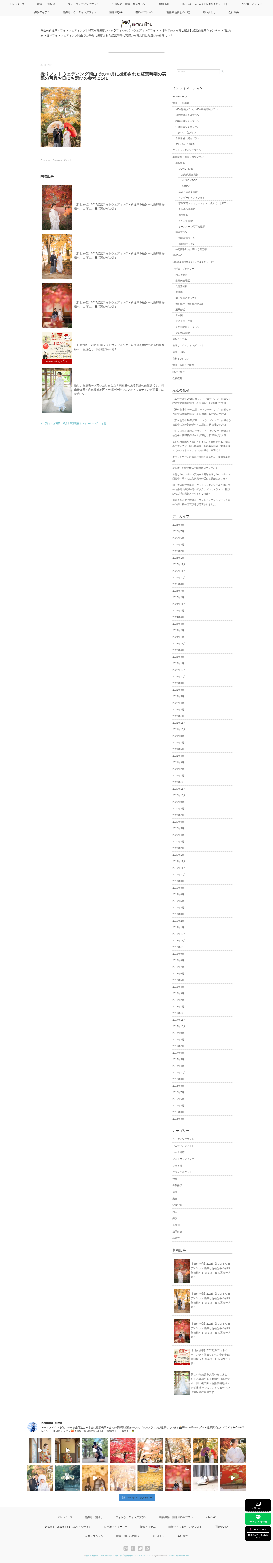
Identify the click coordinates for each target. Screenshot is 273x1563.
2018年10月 (179, 947)
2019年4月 (178, 907)
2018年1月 (178, 1006)
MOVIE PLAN (185, 168)
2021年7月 (178, 742)
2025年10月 (179, 577)
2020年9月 (178, 802)
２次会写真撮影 (186, 209)
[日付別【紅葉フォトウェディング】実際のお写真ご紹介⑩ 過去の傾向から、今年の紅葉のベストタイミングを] (178, 1478)
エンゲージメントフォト (191, 197)
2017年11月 (179, 1019)
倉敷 (174, 1178)
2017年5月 (178, 1059)
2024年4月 (178, 623)
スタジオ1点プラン (185, 132)
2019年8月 (178, 887)
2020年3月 (178, 841)
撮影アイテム (42, 12)
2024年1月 (178, 637)
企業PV (185, 186)
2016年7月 (178, 1092)
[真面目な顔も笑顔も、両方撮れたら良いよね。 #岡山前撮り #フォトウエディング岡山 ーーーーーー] (233, 1478)
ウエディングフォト (183, 1145)
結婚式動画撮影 (189, 174)
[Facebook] (134, 1548)
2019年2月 (178, 920)
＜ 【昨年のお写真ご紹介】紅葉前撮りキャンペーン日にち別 (73, 423)
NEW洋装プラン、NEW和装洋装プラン (196, 109)
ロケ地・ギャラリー (253, 4)
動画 (174, 1198)
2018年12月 (179, 934)
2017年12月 (179, 1013)
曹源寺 (179, 292)
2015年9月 (178, 1112)
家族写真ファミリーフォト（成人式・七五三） (203, 203)
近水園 (179, 315)
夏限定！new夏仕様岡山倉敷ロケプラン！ (195, 467)
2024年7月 (178, 610)
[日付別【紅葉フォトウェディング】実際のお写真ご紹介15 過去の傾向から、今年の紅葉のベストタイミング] (205, 1450)
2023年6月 (178, 650)
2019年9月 (178, 881)
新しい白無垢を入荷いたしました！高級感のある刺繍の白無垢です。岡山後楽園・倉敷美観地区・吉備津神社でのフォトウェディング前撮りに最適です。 (119, 389)
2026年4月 (178, 544)
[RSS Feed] (147, 1548)
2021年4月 (178, 755)
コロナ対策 (178, 1152)
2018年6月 (178, 973)
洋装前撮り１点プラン (187, 126)
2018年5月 (178, 980)
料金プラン (181, 232)
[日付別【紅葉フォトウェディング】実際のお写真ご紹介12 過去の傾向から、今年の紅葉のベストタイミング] (123, 1478)
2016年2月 (178, 1105)
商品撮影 (183, 215)
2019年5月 (178, 901)
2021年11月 (179, 722)
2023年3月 (178, 656)
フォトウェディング (183, 1159)
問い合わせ (209, 12)
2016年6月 (178, 1099)
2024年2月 (178, 630)
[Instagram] (127, 1548)
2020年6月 (178, 821)
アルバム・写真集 (185, 144)
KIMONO (163, 4)
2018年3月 (178, 993)
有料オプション (145, 12)
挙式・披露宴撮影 (188, 191)
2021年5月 (178, 749)
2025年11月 (179, 571)
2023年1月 (178, 663)
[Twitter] (141, 1548)
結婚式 (176, 1238)
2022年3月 (178, 709)
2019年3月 (178, 914)
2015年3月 (178, 1118)
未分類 (176, 1225)
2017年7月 (178, 1046)
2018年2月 (178, 1000)
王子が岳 (180, 309)
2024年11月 (179, 604)
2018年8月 (178, 960)
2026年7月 (178, 531)
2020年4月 (178, 835)
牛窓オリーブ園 (183, 321)
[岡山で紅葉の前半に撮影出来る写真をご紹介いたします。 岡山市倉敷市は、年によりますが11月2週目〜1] (95, 1478)
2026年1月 (178, 557)
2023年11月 (179, 643)
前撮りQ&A (116, 12)
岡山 (174, 1211)
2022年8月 (178, 689)
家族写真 (177, 1205)
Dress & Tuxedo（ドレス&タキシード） (205, 4)
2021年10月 (179, 729)
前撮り (176, 1192)
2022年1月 (178, 716)
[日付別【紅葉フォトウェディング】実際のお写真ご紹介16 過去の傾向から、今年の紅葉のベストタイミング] (178, 1450)
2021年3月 (178, 762)
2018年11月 (179, 940)
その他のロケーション (187, 327)
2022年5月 (178, 696)
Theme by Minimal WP (179, 1555)
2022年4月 (178, 703)
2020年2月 (178, 848)
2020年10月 (179, 795)
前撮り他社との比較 (178, 12)
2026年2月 (178, 551)
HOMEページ (16, 4)
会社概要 (233, 12)
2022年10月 (179, 676)
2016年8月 (178, 1085)
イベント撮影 (185, 220)
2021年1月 (178, 775)
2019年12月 (179, 861)
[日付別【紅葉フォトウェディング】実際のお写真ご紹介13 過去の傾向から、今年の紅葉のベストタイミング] (40, 1478)
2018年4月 (178, 986)
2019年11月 (179, 868)
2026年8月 (178, 524)
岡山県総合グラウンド (187, 298)
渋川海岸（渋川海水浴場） (189, 303)
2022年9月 (178, 683)
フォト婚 (177, 1165)
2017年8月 (178, 1039)
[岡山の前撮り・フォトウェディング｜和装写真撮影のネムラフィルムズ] (136, 22)
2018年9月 (178, 953)
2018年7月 (178, 967)
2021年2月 (178, 769)
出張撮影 (180, 163)
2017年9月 (178, 1033)
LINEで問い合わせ (258, 1521)
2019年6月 (178, 894)
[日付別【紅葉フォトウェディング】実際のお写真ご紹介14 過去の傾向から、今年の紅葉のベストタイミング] (233, 1450)
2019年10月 (179, 874)
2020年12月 (179, 782)
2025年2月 (178, 597)
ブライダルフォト (182, 1172)
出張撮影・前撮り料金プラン (129, 4)
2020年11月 (179, 788)
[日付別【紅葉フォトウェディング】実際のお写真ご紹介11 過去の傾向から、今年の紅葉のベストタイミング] (150, 1478)
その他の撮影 (182, 332)
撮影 (174, 1218)
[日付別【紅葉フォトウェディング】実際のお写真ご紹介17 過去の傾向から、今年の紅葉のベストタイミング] (150, 1450)
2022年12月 (179, 670)
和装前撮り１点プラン (187, 115)
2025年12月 (179, 564)
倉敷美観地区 (182, 280)
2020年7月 (178, 815)
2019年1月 (178, 927)
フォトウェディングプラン (83, 4)
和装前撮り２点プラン (187, 121)
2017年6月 (178, 1052)
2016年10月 (179, 1072)
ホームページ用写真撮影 (191, 226)
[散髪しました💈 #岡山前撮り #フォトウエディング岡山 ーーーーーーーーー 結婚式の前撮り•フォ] (95, 1450)
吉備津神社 (181, 286)
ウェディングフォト (183, 1139)
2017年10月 (179, 1026)
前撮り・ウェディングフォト (80, 12)
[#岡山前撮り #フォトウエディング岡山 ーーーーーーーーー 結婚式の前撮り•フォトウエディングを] (40, 1450)
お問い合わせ (258, 1508)
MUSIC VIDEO (189, 180)
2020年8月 (178, 808)
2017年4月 (178, 1066)
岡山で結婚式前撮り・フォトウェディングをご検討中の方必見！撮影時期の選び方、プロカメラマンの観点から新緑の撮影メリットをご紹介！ (201, 489)
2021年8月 (178, 736)
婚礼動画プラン (186, 243)
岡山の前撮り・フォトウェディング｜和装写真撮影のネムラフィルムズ (118, 1555)
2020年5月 (178, 828)
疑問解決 (177, 1231)
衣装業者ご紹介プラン (187, 138)
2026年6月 (178, 538)
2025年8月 (178, 584)
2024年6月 (178, 617)
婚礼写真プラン (186, 238)
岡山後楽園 (181, 274)
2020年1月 (178, 854)
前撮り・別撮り (46, 4)
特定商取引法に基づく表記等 (191, 249)
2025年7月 (178, 590)
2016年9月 (178, 1079)
